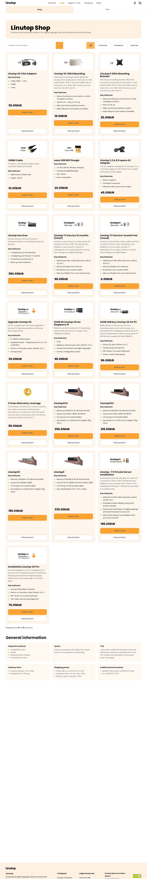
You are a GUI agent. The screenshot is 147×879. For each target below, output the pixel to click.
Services (134, 45)
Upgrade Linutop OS (20, 322)
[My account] (134, 3)
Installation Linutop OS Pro (23, 566)
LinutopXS (14, 472)
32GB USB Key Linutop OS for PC (118, 322)
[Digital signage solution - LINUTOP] (11, 3)
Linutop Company (64, 877)
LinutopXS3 (107, 403)
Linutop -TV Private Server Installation (115, 473)
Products (52, 3)
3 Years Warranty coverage (24, 403)
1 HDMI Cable (15, 160)
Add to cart (27, 112)
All (90, 45)
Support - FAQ (74, 3)
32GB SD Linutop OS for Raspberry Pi (67, 323)
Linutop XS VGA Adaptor (22, 73)
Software (103, 45)
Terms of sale (84, 877)
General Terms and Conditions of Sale (118, 671)
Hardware (118, 45)
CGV (107, 9)
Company (88, 3)
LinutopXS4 (61, 403)
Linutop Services (18, 235)
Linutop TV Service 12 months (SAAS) (71, 237)
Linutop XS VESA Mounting (69, 73)
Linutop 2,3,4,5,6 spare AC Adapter (115, 162)
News (99, 3)
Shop (62, 3)
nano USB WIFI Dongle (66, 160)
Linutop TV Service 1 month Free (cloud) (118, 237)
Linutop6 (59, 472)
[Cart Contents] (140, 3)
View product (27, 131)
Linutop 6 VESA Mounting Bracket (114, 75)
